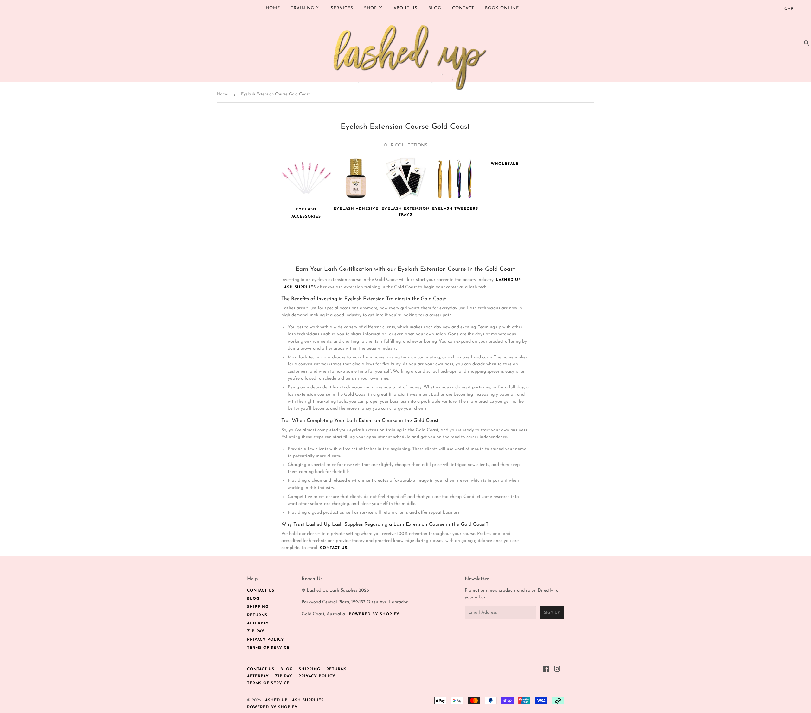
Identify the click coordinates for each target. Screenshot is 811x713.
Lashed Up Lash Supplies (293, 700)
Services (342, 8)
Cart (790, 9)
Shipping (258, 607)
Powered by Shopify (374, 614)
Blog (434, 8)
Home (273, 8)
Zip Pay (256, 631)
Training (303, 8)
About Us (405, 8)
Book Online (502, 8)
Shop (371, 8)
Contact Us (260, 590)
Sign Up (552, 613)
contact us (332, 548)
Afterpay (258, 623)
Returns (257, 615)
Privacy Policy (265, 640)
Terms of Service (268, 648)
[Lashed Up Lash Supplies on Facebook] (546, 670)
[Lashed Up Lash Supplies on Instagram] (557, 670)
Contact (463, 8)
